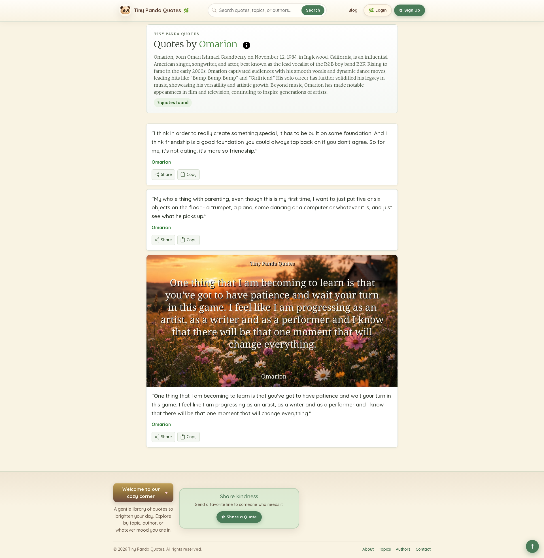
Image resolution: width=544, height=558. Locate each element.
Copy (192, 174)
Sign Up (409, 10)
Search (313, 10)
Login (378, 10)
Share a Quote (239, 516)
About (368, 549)
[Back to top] (532, 546)
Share (166, 174)
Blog (353, 10)
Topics (385, 549)
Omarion (161, 162)
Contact (423, 549)
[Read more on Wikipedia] (246, 44)
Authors (403, 549)
